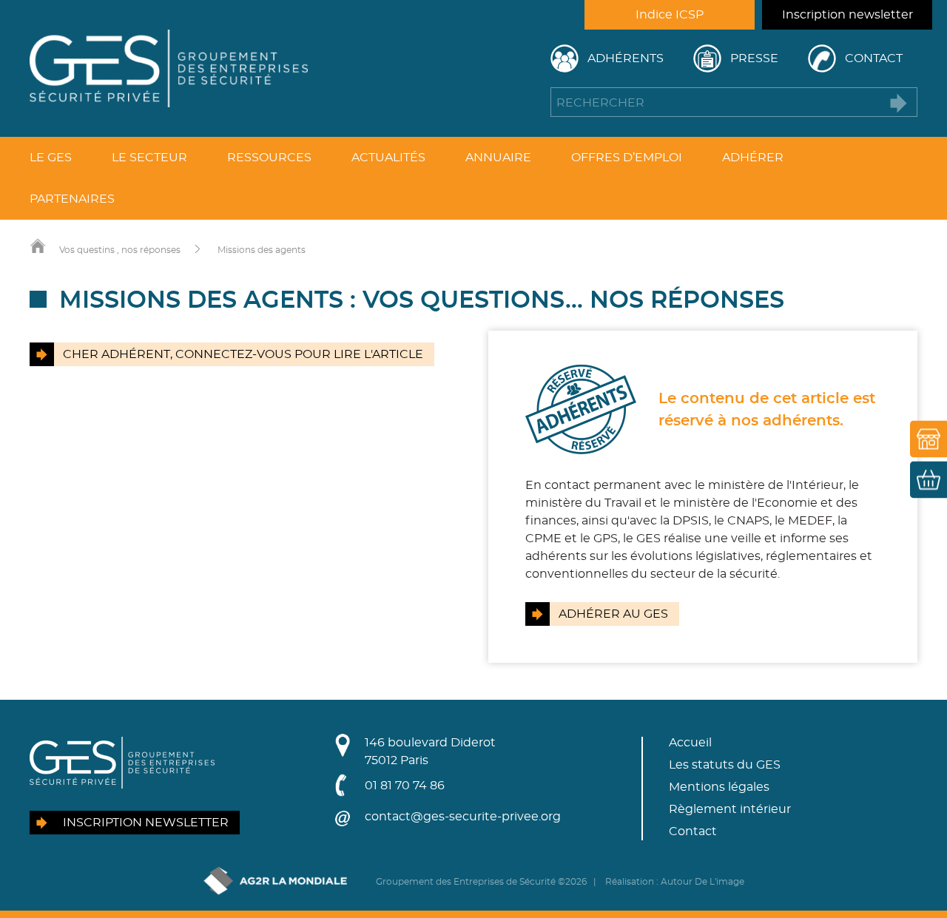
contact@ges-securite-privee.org (463, 817)
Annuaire (498, 157)
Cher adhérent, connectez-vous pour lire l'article (243, 354)
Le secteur (149, 157)
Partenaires (72, 199)
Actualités (388, 157)
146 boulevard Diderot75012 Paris (430, 751)
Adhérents (625, 58)
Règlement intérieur (730, 809)
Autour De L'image (702, 881)
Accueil (690, 743)
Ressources (269, 157)
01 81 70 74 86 (405, 786)
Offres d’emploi (626, 157)
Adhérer (752, 157)
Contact (874, 58)
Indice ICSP (670, 15)
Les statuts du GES (725, 765)
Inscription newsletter (847, 15)
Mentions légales (719, 787)
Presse (754, 58)
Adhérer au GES (613, 614)
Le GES (51, 157)
